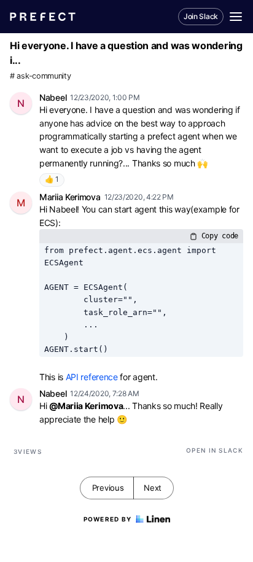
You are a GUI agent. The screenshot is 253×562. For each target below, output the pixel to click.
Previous (108, 488)
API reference (92, 377)
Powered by (108, 519)
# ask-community (40, 75)
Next (153, 488)
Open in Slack (214, 450)
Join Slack (201, 16)
